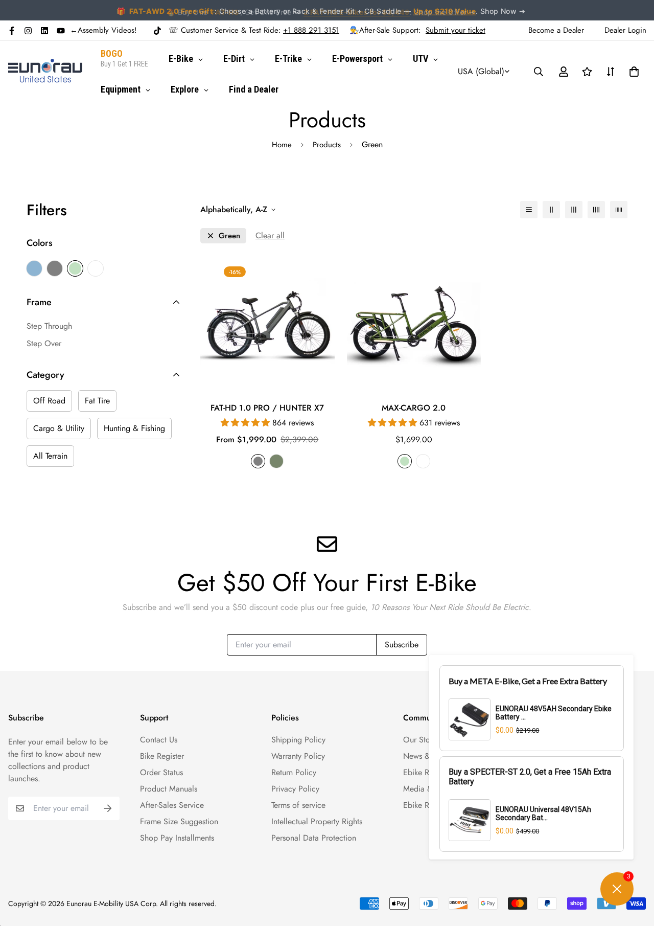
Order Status (161, 772)
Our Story (419, 740)
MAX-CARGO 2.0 (414, 408)
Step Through (49, 326)
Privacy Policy (295, 789)
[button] (632, 71)
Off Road (49, 400)
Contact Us (158, 740)
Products (327, 144)
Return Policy (293, 772)
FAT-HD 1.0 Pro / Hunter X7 (267, 408)
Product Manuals (168, 789)
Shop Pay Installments (177, 838)
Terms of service (298, 805)
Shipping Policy (298, 740)
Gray (54, 268)
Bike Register (162, 756)
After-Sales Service (172, 805)
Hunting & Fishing (134, 428)
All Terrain (50, 456)
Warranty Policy (298, 756)
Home (282, 144)
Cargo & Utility (58, 428)
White (95, 268)
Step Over (44, 343)
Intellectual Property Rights (316, 821)
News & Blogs (427, 756)
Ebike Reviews (427, 772)
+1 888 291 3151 (311, 30)
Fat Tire (97, 400)
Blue (34, 268)
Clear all (270, 235)
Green (75, 268)
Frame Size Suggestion (179, 821)
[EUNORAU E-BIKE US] (45, 71)
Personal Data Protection (313, 838)
